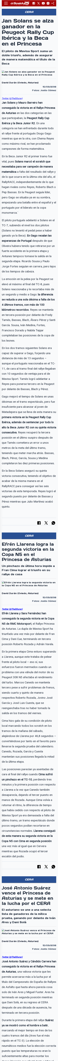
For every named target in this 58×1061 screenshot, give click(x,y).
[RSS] (53, 3)
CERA (29, 12)
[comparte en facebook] (39, 523)
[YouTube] (43, 3)
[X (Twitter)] (38, 3)
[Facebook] (34, 3)
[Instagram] (48, 3)
